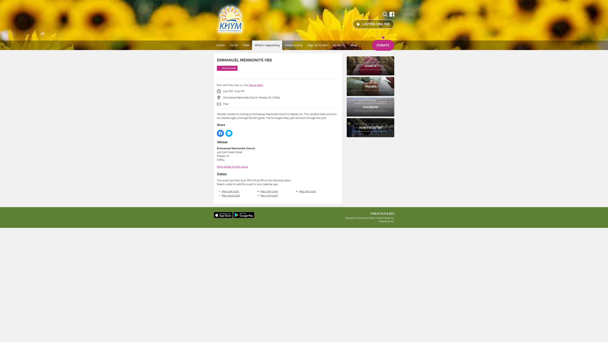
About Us (339, 45)
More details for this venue (232, 166)
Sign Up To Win (317, 45)
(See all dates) (256, 85)
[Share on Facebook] (220, 133)
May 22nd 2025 (231, 195)
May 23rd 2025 (269, 195)
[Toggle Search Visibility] (385, 15)
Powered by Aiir (386, 221)
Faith (246, 45)
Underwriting (293, 45)
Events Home (229, 68)
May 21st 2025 (307, 191)
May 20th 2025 (269, 191)
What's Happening (267, 45)
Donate (383, 45)
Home (220, 45)
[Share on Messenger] (228, 133)
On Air (234, 45)
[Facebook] (392, 16)
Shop (353, 45)
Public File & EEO (382, 213)
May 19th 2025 (230, 191)
